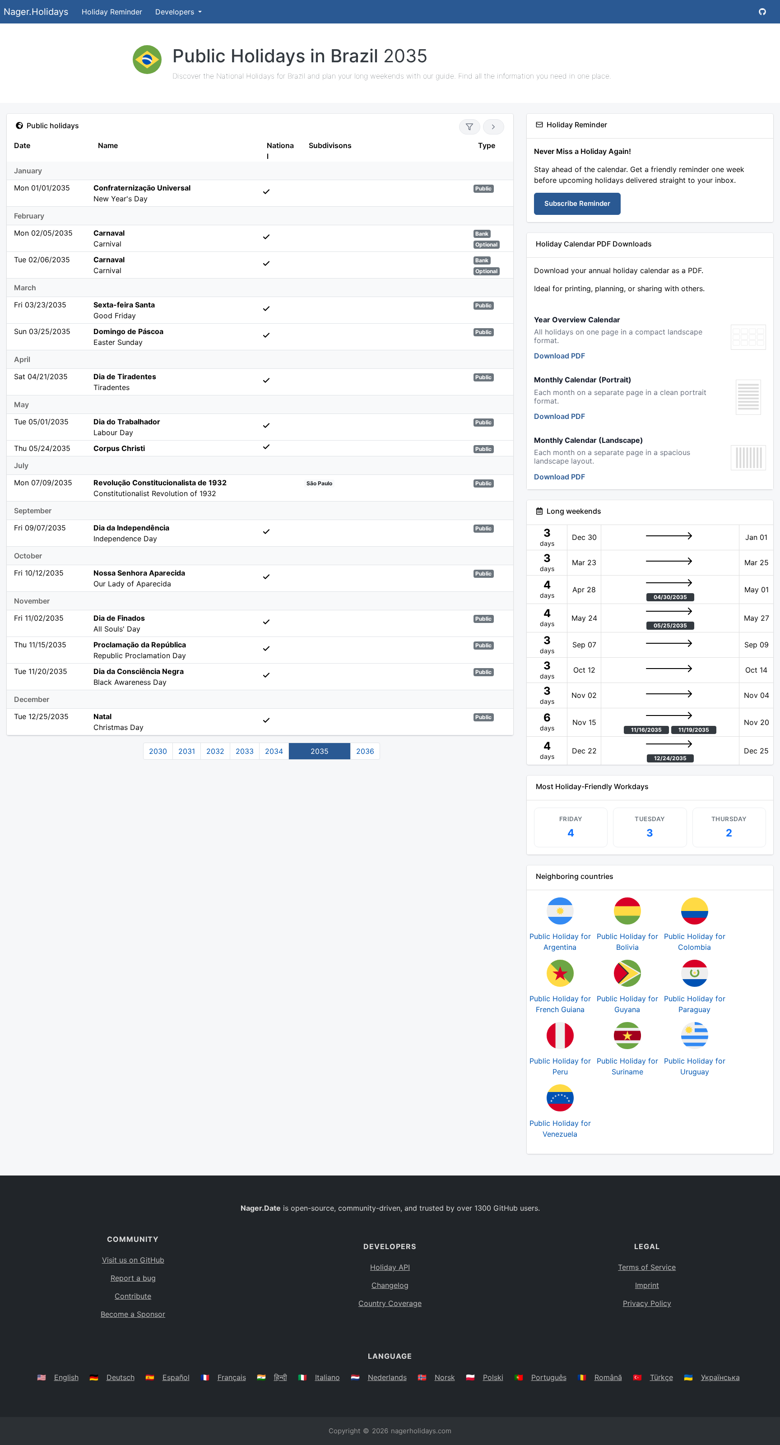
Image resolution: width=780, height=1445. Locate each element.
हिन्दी (280, 1377)
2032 (215, 751)
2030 (158, 751)
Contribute (133, 1296)
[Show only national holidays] (469, 127)
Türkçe (661, 1377)
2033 (245, 751)
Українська (720, 1377)
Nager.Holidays (36, 11)
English (66, 1377)
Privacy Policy (647, 1303)
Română (608, 1377)
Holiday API (390, 1267)
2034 (274, 751)
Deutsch (121, 1377)
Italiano (327, 1377)
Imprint (647, 1285)
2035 (320, 751)
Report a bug (133, 1277)
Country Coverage (390, 1303)
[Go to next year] (493, 127)
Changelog (390, 1285)
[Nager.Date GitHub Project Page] (762, 11)
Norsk (445, 1377)
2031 (186, 751)
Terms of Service (647, 1267)
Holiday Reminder (112, 11)
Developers (175, 11)
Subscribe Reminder (577, 203)
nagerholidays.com (421, 1430)
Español (176, 1377)
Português (548, 1377)
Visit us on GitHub (133, 1259)
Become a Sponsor (133, 1314)
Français (232, 1377)
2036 (365, 751)
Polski (493, 1377)
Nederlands (387, 1377)
